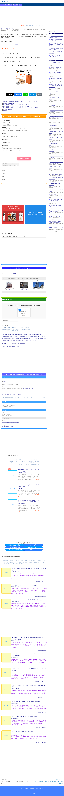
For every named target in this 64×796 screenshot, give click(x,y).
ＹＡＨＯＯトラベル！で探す (9, 273)
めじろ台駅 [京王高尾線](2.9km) (29, 340)
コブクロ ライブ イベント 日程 (11, 61)
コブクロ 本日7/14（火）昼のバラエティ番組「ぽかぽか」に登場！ (15, 236)
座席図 (4, 381)
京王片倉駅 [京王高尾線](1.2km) (36, 334)
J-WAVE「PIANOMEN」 (55, 216)
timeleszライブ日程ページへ (41, 581)
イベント (2, 4)
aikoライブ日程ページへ (42, 650)
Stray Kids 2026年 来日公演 (56, 67)
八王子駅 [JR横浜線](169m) (8, 334)
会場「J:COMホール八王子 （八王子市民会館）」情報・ (22, 107)
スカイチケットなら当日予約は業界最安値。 (10, 422)
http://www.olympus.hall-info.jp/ (28, 388)
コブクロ (8, 103)
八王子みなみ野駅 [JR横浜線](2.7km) (23, 338)
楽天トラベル (10, 289)
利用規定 (32, 788)
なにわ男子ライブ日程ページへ (40, 697)
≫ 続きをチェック (5, 238)
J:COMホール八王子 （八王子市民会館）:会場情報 (11, 394)
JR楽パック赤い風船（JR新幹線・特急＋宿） (12, 346)
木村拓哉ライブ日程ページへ (41, 611)
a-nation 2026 (53, 194)
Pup (13, 4)
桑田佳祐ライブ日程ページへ (41, 712)
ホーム (2, 28)
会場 (5, 4)
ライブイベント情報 (4, 1)
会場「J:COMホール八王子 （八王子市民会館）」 (17, 104)
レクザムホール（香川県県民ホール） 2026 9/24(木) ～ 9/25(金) (56, 44)
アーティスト (10, 4)
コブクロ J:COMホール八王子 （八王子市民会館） (20, 101)
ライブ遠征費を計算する (24, 158)
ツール (20, 4)
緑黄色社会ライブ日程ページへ (40, 596)
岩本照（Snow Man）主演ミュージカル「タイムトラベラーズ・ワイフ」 (56, 86)
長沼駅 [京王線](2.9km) (16, 340)
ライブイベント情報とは (25, 788)
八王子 (24, 309)
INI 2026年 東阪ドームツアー (56, 120)
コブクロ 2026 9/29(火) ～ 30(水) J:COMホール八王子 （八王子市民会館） (21, 57)
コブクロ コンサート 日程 (9, 28)
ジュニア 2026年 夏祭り (55, 62)
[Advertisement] (32, 15)
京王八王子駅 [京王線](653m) (21, 334)
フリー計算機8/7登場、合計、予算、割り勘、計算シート (33, 25)
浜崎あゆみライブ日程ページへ (40, 681)
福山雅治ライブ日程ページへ (41, 727)
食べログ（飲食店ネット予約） (8, 426)
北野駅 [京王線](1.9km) (31, 336)
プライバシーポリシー (39, 788)
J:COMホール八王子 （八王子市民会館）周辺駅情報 (13, 343)
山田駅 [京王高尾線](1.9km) (19, 336)
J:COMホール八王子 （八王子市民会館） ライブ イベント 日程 (19, 65)
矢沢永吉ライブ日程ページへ (41, 742)
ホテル (17, 4)
